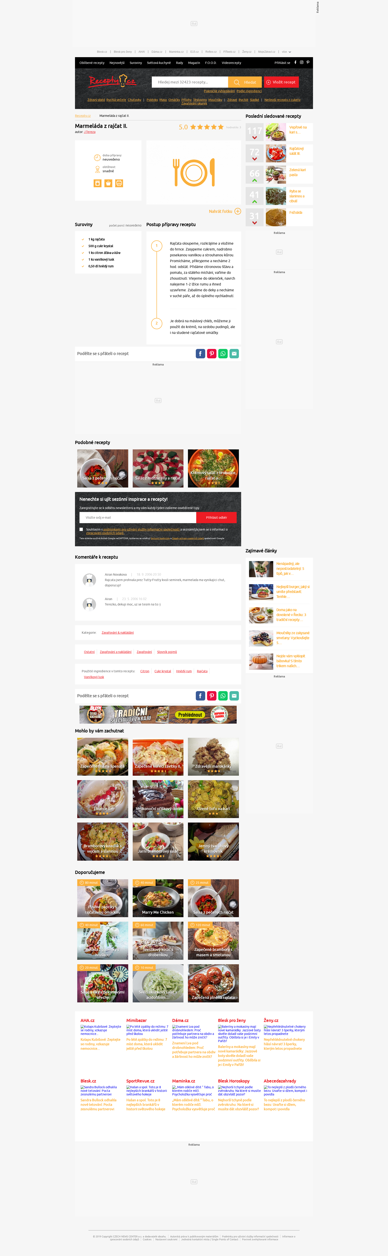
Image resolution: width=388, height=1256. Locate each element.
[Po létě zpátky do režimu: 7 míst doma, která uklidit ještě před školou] (148, 1029)
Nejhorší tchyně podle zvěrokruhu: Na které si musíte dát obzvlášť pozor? (238, 1104)
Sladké (254, 100)
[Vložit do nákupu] (108, 183)
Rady (179, 63)
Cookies (147, 1239)
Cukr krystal (162, 671)
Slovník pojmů (167, 652)
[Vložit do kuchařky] (97, 183)
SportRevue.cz (140, 1080)
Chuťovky (134, 100)
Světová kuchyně (159, 63)
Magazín (194, 63)
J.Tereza (89, 132)
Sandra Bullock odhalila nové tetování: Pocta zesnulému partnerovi (99, 1104)
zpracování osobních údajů (105, 533)
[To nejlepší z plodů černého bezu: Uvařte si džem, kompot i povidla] (285, 1090)
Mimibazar (136, 1020)
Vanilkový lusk (94, 677)
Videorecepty (231, 63)
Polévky (152, 100)
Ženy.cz (246, 51)
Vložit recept (283, 82)
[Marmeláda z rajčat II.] (193, 204)
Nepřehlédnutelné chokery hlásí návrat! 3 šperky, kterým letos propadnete (284, 1044)
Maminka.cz (176, 51)
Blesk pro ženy (123, 51)
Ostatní (89, 652)
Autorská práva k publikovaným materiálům (194, 1236)
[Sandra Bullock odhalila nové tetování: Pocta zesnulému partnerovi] (102, 1090)
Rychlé (243, 100)
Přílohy (186, 100)
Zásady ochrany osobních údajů (188, 538)
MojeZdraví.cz (266, 51)
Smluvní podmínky (160, 538)
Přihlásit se (282, 63)
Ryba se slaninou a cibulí (296, 196)
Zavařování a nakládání (116, 652)
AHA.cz (88, 1020)
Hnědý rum (184, 671)
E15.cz (194, 51)
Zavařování (144, 652)
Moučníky (215, 100)
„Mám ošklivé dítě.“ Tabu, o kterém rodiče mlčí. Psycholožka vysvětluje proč (193, 1104)
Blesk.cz (102, 51)
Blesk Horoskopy (233, 1080)
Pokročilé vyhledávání (219, 91)
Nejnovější (117, 63)
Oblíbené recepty (91, 63)
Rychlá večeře (116, 100)
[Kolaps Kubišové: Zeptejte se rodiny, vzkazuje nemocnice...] (102, 1029)
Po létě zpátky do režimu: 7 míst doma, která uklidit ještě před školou (146, 1044)
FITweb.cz (229, 51)
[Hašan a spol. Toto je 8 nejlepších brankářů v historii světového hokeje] (148, 1090)
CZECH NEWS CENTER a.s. (127, 1236)
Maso (163, 100)
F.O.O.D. (211, 63)
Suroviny (136, 63)
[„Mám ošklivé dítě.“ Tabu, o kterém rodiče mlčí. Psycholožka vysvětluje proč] (194, 1090)
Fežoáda (295, 212)
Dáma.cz (157, 51)
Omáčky (174, 100)
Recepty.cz (83, 116)
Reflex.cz (211, 51)
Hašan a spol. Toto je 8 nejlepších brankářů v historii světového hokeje (145, 1104)
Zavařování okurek (194, 103)
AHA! (142, 51)
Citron (144, 671)
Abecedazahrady (280, 1080)
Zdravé (232, 100)
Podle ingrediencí (249, 91)
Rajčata (202, 671)
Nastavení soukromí (166, 1239)
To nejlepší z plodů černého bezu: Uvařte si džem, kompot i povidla (284, 1104)
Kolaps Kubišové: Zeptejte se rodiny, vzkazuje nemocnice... (100, 1044)
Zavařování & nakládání (118, 632)
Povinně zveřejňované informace (260, 1239)
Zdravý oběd (96, 100)
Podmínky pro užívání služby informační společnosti (250, 1236)
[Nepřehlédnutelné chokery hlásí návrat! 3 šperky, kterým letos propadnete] (285, 1029)
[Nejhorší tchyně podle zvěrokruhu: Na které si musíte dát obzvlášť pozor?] (240, 1090)
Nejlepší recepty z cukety (282, 100)
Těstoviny (200, 100)
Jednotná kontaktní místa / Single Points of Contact (209, 1239)
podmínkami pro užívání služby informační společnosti (141, 529)
